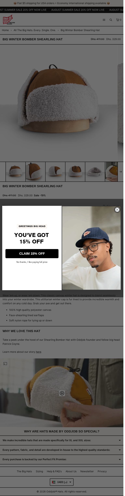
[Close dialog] (117, 209)
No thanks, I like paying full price (32, 262)
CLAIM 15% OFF (32, 253)
